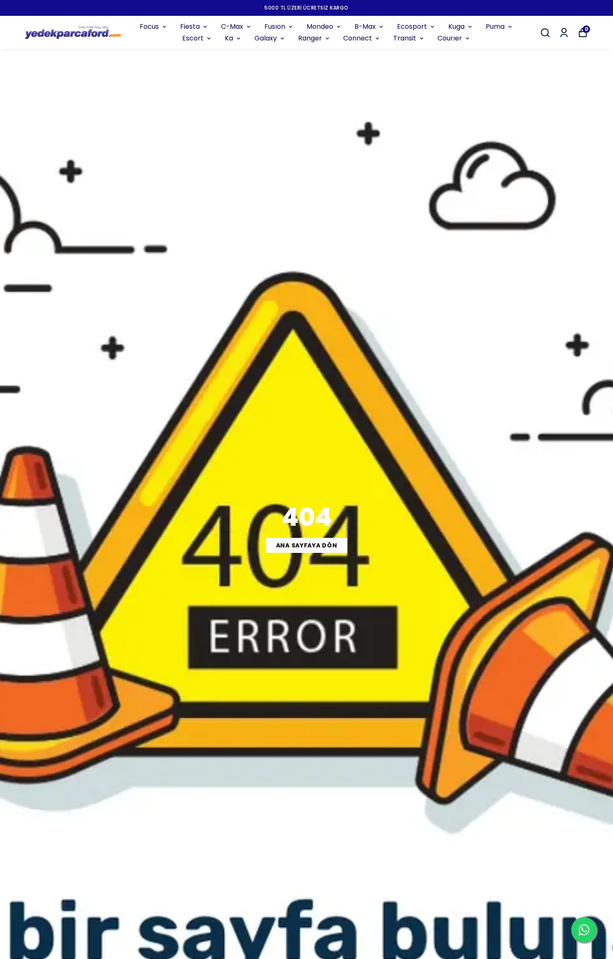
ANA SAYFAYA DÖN (306, 545)
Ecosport (412, 26)
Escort (192, 38)
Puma (495, 26)
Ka (229, 38)
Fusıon (274, 26)
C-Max (232, 26)
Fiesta (190, 26)
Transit (404, 38)
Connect (357, 38)
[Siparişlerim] (564, 33)
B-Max (365, 26)
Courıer (449, 38)
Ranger (310, 38)
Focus (149, 26)
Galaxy (265, 38)
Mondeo (319, 26)
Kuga (456, 26)
